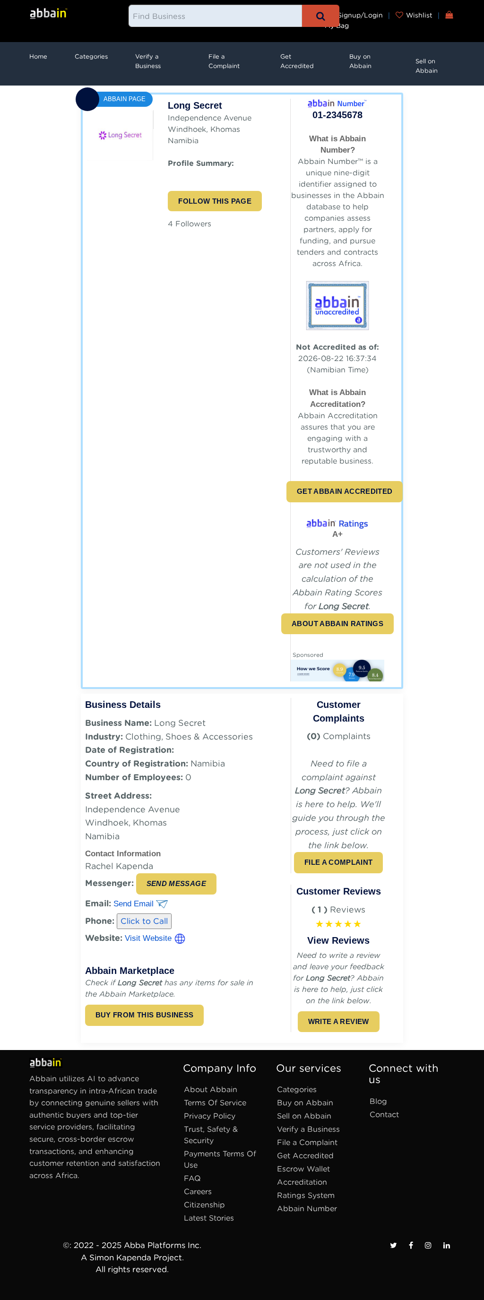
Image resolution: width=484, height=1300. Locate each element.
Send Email (134, 903)
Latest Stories (209, 1218)
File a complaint (338, 862)
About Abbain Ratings (337, 624)
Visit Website (149, 938)
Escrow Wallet (303, 1168)
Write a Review (338, 1021)
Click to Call (144, 921)
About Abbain (210, 1089)
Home (38, 56)
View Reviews (338, 940)
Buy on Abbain (360, 61)
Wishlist (419, 15)
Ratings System (306, 1195)
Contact (384, 1114)
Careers (198, 1191)
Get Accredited (297, 61)
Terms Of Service (215, 1102)
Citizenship (204, 1204)
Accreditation (302, 1182)
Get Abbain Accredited (344, 491)
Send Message (176, 883)
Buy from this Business (144, 1015)
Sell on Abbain (426, 66)
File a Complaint (224, 61)
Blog (378, 1101)
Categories (91, 56)
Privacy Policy (209, 1115)
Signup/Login (359, 15)
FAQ (192, 1178)
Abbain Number (307, 1208)
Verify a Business (148, 61)
